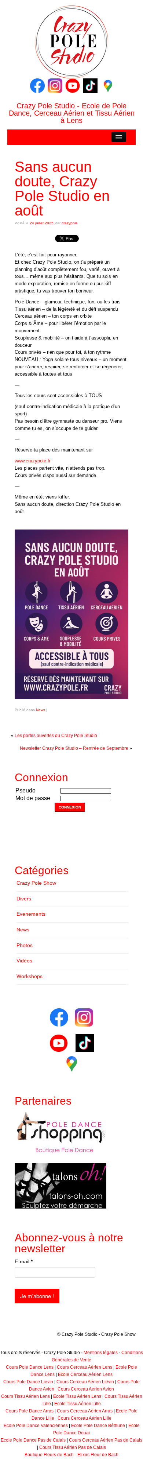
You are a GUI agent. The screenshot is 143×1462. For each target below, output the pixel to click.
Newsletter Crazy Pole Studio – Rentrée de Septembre (74, 748)
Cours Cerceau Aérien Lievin (85, 1381)
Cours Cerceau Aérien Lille (84, 1418)
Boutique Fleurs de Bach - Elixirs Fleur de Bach (71, 1454)
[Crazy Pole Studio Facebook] (37, 85)
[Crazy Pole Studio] (71, 41)
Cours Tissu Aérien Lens (25, 1396)
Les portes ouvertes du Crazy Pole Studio (56, 735)
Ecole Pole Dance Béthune (98, 1425)
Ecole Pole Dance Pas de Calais (33, 1440)
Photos (24, 945)
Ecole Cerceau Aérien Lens (85, 1374)
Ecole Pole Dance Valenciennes (36, 1425)
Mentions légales (101, 1352)
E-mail (24, 1261)
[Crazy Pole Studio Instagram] (55, 85)
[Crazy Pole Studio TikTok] (90, 85)
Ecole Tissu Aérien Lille (77, 1403)
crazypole (70, 223)
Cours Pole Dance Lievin (28, 1381)
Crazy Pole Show (36, 883)
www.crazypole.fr (33, 461)
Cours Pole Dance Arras (30, 1410)
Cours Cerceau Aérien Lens (84, 1367)
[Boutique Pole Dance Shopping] (60, 1132)
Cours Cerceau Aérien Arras (85, 1410)
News (40, 710)
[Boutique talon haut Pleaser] (60, 1185)
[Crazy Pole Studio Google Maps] (107, 85)
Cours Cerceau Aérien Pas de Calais (105, 1440)
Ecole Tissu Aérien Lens (77, 1396)
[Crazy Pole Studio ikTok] (85, 1043)
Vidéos (24, 960)
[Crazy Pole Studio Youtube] (72, 85)
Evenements (30, 914)
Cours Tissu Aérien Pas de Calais (72, 1447)
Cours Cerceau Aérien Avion (86, 1389)
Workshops (29, 976)
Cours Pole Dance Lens (30, 1367)
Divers (23, 898)
